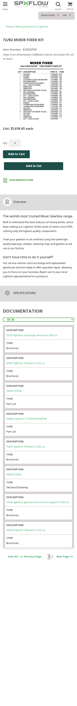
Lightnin (43, 27)
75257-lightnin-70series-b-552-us (25, 447)
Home (9, 27)
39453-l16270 (14, 474)
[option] (40, 90)
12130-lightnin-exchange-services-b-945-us (31, 335)
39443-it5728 (14, 391)
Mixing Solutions (25, 27)
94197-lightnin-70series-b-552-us (25, 363)
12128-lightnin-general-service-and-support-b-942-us (37, 502)
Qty (5, 143)
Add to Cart (16, 154)
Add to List (33, 166)
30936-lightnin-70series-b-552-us (25, 530)
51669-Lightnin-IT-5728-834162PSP (26, 419)
